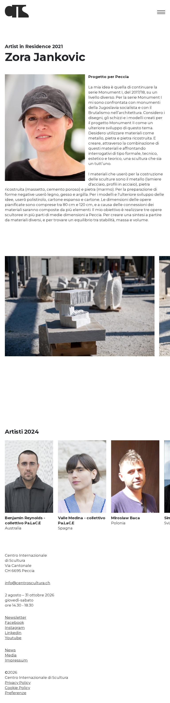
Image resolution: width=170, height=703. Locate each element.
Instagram (15, 627)
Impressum (16, 660)
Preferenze (15, 693)
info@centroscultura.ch (27, 583)
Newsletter (15, 617)
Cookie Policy (17, 687)
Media (11, 655)
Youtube (13, 638)
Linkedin (13, 633)
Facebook (14, 622)
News (10, 650)
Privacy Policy (18, 682)
